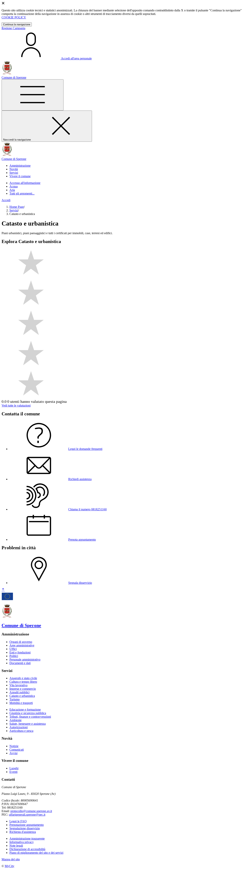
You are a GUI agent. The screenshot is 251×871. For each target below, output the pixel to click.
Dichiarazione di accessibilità (27, 849)
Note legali (16, 845)
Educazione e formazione (25, 709)
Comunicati (16, 749)
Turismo (14, 699)
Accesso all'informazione (24, 183)
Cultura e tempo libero (23, 681)
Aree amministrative (21, 645)
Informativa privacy (21, 842)
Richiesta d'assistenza (22, 832)
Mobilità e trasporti (21, 703)
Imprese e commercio (22, 688)
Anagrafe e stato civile (23, 678)
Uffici (13, 649)
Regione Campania (13, 28)
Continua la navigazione (16, 24)
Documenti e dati (20, 663)
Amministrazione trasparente (27, 838)
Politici (13, 656)
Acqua (13, 186)
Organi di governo (20, 641)
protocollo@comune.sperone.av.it (31, 811)
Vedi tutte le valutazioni (16, 405)
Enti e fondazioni (20, 652)
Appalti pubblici (19, 692)
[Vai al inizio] (3, 589)
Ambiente (15, 720)
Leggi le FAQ (18, 821)
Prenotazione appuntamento (26, 824)
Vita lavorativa (18, 685)
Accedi (6, 200)
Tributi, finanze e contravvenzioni (30, 716)
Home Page (16, 206)
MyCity (9, 866)
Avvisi (13, 753)
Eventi (13, 771)
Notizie (13, 746)
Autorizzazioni (18, 727)
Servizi (13, 210)
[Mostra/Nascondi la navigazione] (33, 95)
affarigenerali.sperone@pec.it (27, 814)
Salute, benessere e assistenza (27, 723)
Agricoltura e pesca (21, 730)
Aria (12, 190)
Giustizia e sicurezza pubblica (27, 713)
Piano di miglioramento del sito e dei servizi (36, 852)
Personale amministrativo (24, 659)
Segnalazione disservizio (24, 828)
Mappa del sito (11, 859)
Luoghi (13, 768)
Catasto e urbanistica (22, 695)
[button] (20, 165)
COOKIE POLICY (14, 17)
